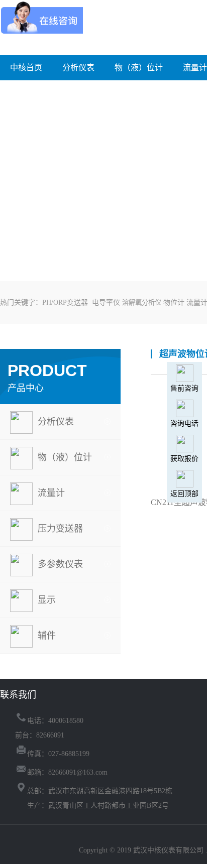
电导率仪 (106, 302)
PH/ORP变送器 (65, 302)
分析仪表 (78, 67)
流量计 (195, 67)
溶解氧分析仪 (141, 302)
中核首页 (26, 67)
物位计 (173, 302)
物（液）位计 (139, 67)
